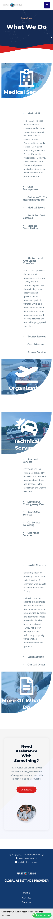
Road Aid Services (30, 460)
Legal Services (36, 656)
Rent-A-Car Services (31, 513)
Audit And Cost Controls (34, 216)
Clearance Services (31, 534)
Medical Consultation (30, 227)
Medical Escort (36, 207)
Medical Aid (35, 113)
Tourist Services (37, 336)
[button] (35, 114)
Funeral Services (37, 352)
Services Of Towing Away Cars (33, 503)
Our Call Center (36, 664)
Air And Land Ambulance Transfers (33, 260)
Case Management (31, 188)
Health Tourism (37, 565)
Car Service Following (31, 524)
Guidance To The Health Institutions (35, 198)
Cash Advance (36, 344)
